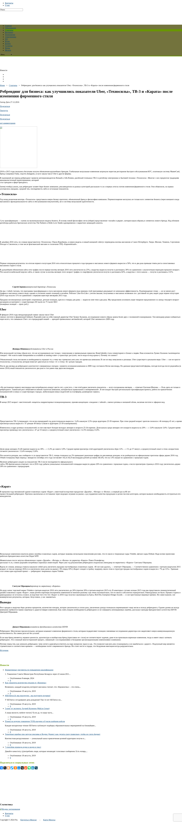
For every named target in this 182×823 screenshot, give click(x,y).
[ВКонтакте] (1, 767)
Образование (10, 28)
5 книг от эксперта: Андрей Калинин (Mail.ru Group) (27, 708)
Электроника (10, 37)
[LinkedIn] (32, 767)
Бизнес (8, 43)
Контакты (9, 3)
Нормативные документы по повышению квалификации (29, 670)
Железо (8, 50)
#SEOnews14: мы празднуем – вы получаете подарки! (27, 696)
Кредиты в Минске (28, 820)
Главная (8, 26)
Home (2, 85)
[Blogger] (8, 767)
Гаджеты (8, 46)
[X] (4, 767)
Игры (7, 41)
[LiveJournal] (36, 767)
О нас (7, 5)
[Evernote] (29, 767)
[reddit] (25, 767)
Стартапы (9, 30)
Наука (7, 48)
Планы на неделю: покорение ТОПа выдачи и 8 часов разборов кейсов (35, 721)
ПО (6, 39)
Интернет (9, 32)
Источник (4, 650)
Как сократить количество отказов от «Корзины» (25, 683)
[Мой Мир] (18, 767)
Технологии (10, 35)
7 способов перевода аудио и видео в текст (23, 747)
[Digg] (22, 767)
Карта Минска (49, 820)
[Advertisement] (60, 16)
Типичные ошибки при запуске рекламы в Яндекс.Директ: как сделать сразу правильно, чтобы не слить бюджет (52, 734)
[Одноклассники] (15, 767)
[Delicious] (11, 767)
